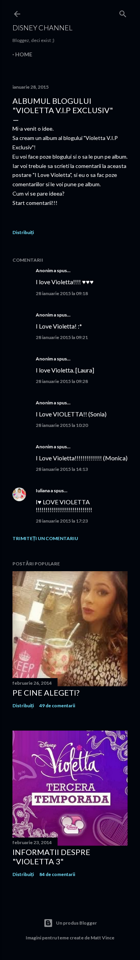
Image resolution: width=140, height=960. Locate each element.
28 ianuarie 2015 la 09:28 (62, 381)
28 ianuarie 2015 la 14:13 (62, 469)
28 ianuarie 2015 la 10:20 (62, 425)
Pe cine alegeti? (45, 692)
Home (23, 54)
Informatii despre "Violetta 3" (51, 856)
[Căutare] (123, 12)
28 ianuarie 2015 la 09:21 (62, 337)
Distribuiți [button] (23, 232)
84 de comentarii (57, 874)
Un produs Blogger (76, 923)
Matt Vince (102, 938)
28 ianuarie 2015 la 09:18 (62, 293)
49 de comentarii (57, 705)
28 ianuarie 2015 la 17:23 (62, 521)
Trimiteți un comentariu (45, 538)
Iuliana (43, 490)
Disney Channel (42, 27)
